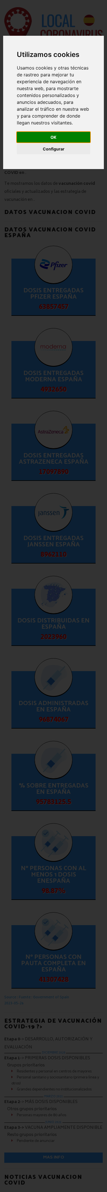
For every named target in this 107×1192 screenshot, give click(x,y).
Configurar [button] (53, 148)
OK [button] (53, 137)
